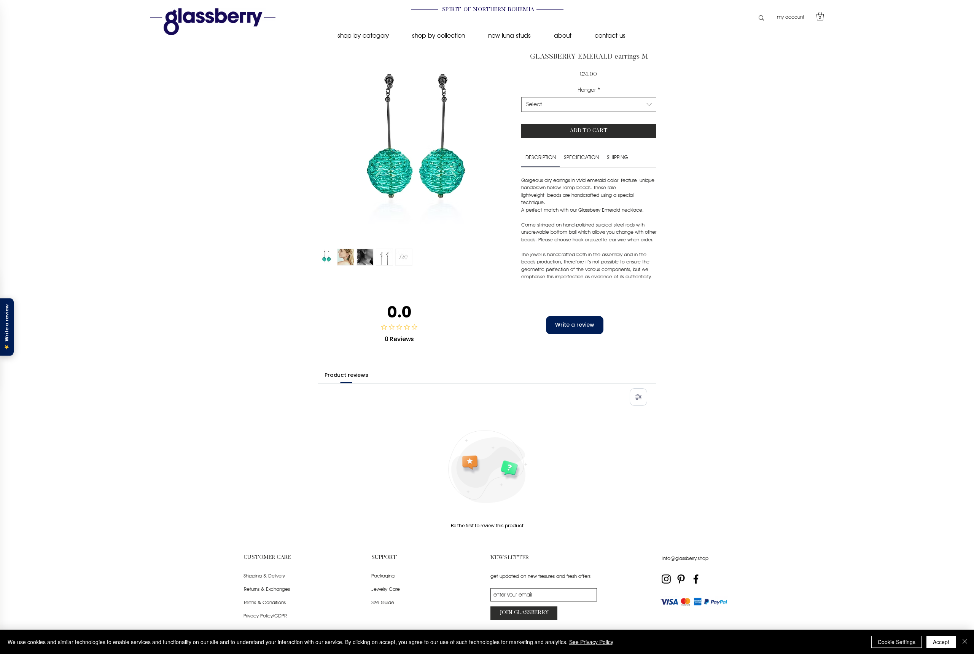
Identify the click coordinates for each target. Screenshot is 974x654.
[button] (820, 16)
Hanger (589, 89)
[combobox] (588, 104)
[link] (540, 157)
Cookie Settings (896, 642)
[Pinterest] (681, 579)
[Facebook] (696, 579)
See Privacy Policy (591, 642)
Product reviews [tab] (346, 375)
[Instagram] (666, 579)
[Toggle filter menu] (638, 397)
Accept (941, 642)
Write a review (574, 325)
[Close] (964, 642)
